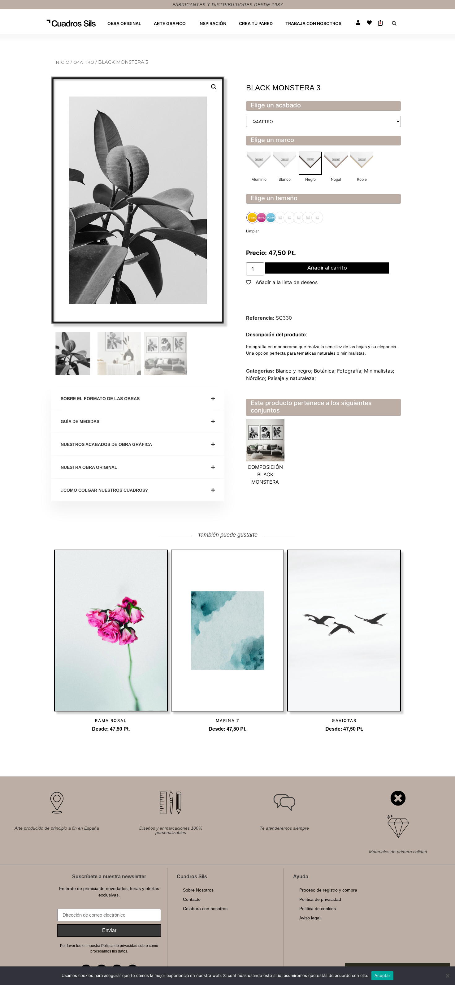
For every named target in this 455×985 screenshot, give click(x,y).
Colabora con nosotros (205, 908)
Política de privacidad (320, 899)
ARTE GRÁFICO (170, 23)
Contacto (192, 899)
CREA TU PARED (256, 23)
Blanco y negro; (295, 371)
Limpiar (252, 231)
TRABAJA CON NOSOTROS (313, 23)
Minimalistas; (379, 371)
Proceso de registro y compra (328, 890)
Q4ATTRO (84, 62)
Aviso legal (309, 917)
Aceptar (382, 975)
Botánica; (325, 371)
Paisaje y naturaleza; (292, 378)
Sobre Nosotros (198, 890)
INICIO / (63, 62)
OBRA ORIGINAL (124, 23)
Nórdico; (257, 378)
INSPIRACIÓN (212, 23)
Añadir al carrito (327, 268)
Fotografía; (350, 371)
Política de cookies (317, 908)
